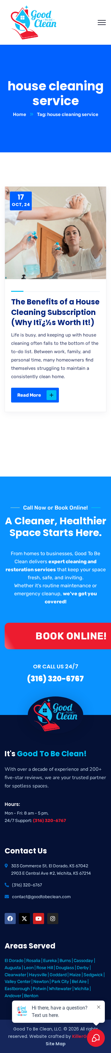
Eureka (50, 960)
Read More (29, 395)
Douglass (65, 967)
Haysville (38, 974)
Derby (83, 967)
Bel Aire (79, 981)
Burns (65, 960)
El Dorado (14, 960)
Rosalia (33, 960)
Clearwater (15, 974)
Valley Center (18, 981)
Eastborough (17, 988)
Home (19, 114)
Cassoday (83, 960)
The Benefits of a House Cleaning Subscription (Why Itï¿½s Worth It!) (55, 312)
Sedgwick (93, 974)
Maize (75, 974)
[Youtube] (38, 918)
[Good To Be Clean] (34, 22)
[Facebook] (10, 918)
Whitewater (60, 988)
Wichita (81, 988)
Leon (29, 967)
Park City (60, 981)
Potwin (39, 988)
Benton (31, 995)
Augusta (13, 967)
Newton (41, 981)
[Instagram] (52, 918)
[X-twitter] (24, 918)
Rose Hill (44, 967)
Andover (13, 995)
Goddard (58, 974)
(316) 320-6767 (49, 820)
